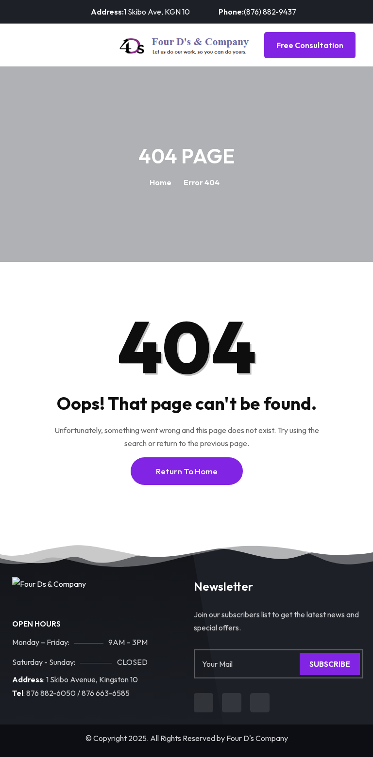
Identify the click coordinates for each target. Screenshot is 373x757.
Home (160, 182)
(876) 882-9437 (270, 11)
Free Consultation (309, 45)
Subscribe (329, 664)
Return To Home (187, 471)
